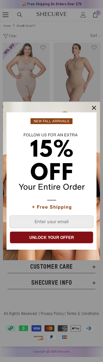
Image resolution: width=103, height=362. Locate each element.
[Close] (94, 108)
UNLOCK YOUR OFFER (51, 237)
